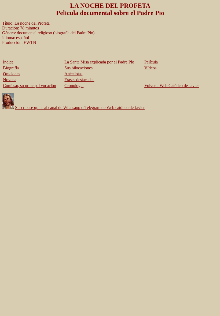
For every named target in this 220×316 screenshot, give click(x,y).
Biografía (11, 68)
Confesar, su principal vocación (29, 85)
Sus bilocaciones (78, 68)
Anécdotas (73, 74)
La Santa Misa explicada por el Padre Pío (99, 62)
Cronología (73, 85)
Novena (9, 79)
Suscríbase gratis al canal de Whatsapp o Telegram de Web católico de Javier (80, 107)
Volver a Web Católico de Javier (171, 85)
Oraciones (11, 74)
